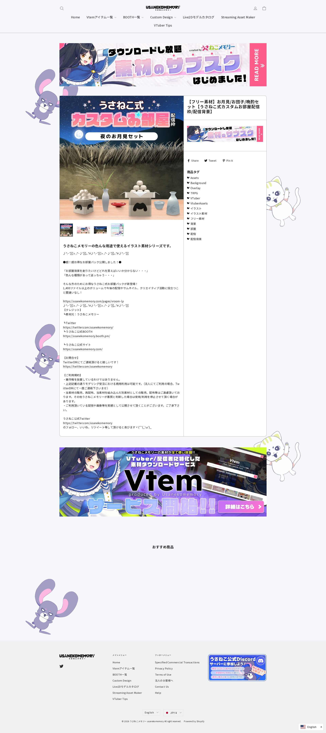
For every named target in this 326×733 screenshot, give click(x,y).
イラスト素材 (199, 213)
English (149, 712)
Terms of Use (163, 674)
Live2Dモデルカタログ (198, 17)
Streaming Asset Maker (238, 17)
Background (198, 183)
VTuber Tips (163, 25)
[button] (310, 726)
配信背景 (196, 239)
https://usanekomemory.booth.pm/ (86, 336)
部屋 (193, 228)
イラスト (196, 208)
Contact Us (162, 686)
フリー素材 (197, 218)
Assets (195, 177)
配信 (193, 233)
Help (158, 692)
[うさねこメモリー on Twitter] (61, 666)
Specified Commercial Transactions (177, 662)
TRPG (194, 193)
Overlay (196, 188)
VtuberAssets (199, 203)
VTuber (195, 198)
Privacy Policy (164, 668)
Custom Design (162, 17)
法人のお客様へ (164, 680)
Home (75, 17)
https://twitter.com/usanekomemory (87, 366)
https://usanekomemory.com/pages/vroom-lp (93, 301)
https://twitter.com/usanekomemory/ (88, 327)
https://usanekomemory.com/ (83, 349)
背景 (193, 223)
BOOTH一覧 (132, 17)
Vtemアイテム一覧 (100, 17)
